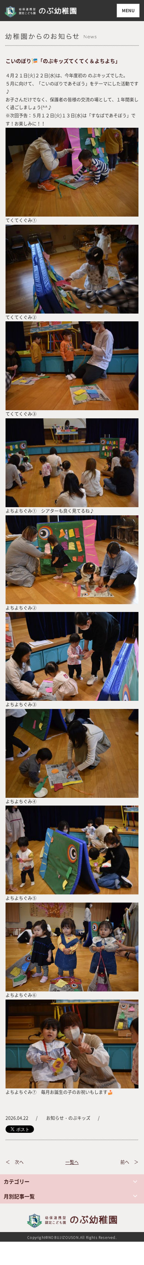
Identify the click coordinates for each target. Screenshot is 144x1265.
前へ (124, 1162)
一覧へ (72, 1162)
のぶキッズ (79, 1118)
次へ (19, 1162)
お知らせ (55, 1118)
